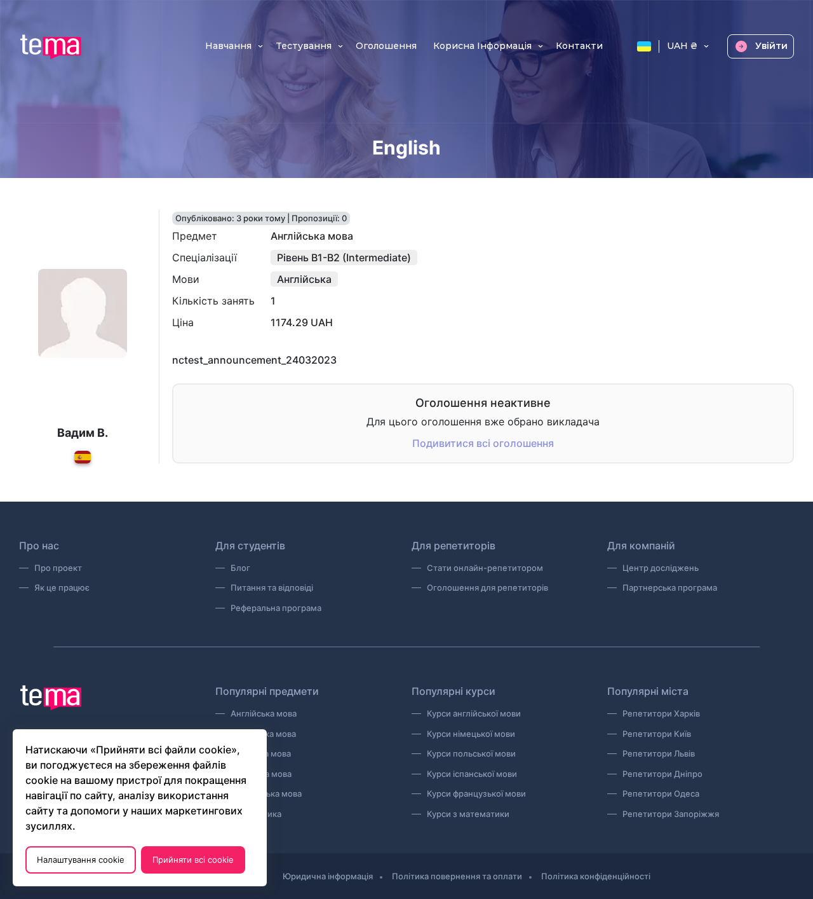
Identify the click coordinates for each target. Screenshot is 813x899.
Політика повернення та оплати (457, 876)
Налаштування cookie (80, 859)
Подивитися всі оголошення (483, 443)
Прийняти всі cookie (193, 859)
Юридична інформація (328, 876)
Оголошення (386, 46)
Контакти (579, 46)
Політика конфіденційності (595, 876)
